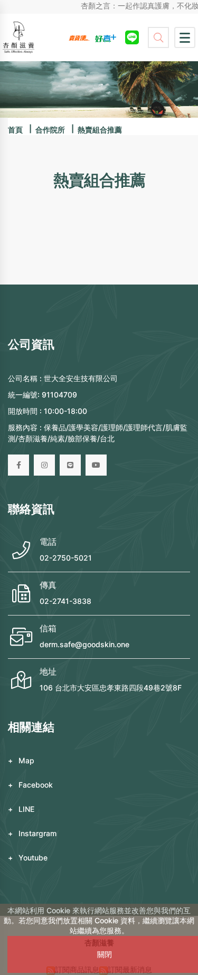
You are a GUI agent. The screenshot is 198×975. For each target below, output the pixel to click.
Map (26, 760)
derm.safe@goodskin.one (84, 644)
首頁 (15, 129)
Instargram (37, 833)
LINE (26, 808)
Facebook (35, 784)
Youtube (33, 857)
